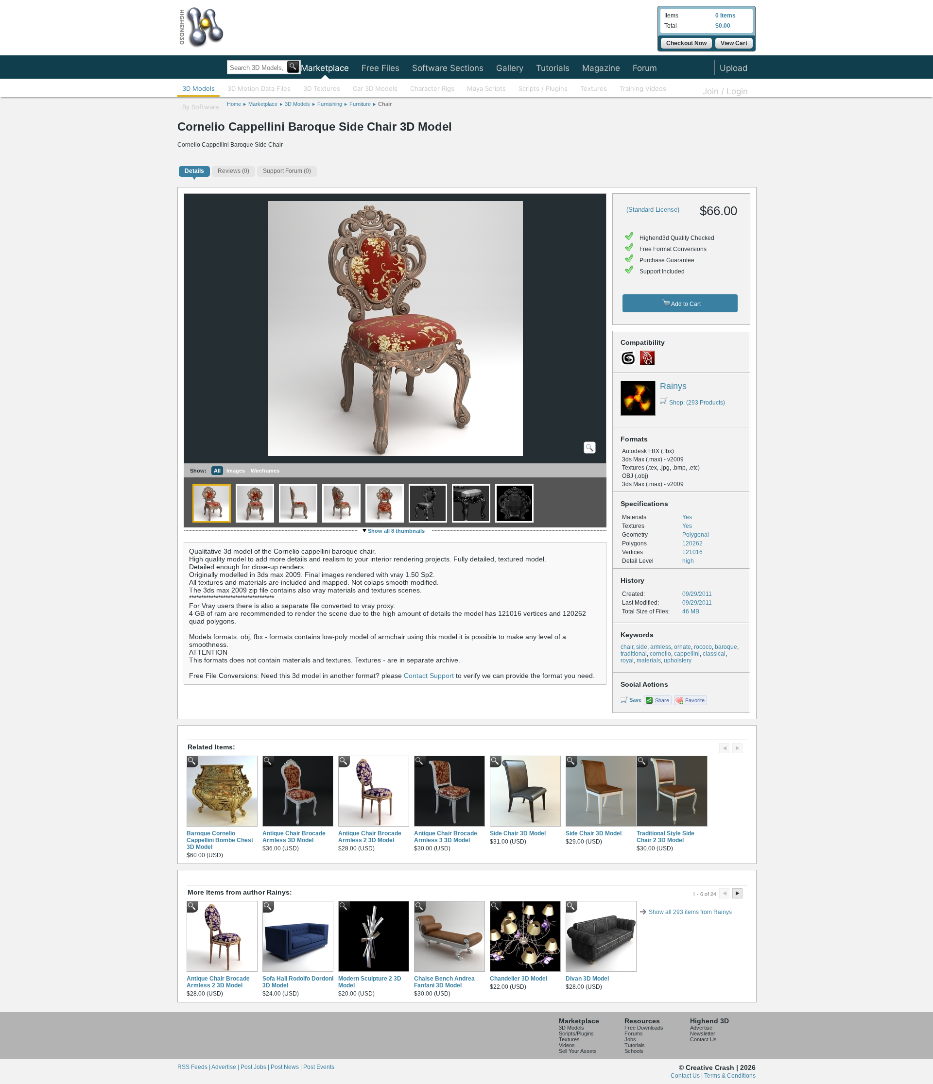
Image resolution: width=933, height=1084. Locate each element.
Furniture (360, 104)
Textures (593, 88)
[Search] (293, 67)
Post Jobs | (256, 1067)
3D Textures (321, 88)
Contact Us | (687, 1075)
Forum (645, 68)
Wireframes (265, 471)
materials (649, 660)
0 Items (725, 15)
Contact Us (703, 1039)
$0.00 (722, 25)
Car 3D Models (375, 88)
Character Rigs (432, 88)
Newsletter (702, 1033)
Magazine (601, 68)
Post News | (287, 1067)
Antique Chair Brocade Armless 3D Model (294, 837)
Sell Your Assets (578, 1051)
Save (635, 700)
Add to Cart (685, 304)
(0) (233, 171)
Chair (385, 104)
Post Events (318, 1067)
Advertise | (226, 1067)
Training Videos (643, 88)
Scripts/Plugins (576, 1033)
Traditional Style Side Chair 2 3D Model (665, 837)
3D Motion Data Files (259, 88)
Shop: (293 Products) (697, 402)
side (641, 647)
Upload (734, 68)
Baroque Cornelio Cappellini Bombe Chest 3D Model (220, 840)
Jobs (630, 1039)
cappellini (687, 653)
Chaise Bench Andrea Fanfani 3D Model (444, 982)
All (217, 471)
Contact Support (429, 675)
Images (235, 471)
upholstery (677, 660)
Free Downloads (643, 1028)
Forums (633, 1033)
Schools (633, 1051)
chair (627, 647)
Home (234, 104)
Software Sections (448, 68)
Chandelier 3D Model (518, 978)
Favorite (695, 700)
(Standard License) (652, 209)
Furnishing (329, 104)
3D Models (198, 88)
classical (714, 653)
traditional (634, 653)
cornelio (660, 653)
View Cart (734, 43)
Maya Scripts (486, 88)
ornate (682, 647)
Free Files (380, 68)
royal (627, 660)
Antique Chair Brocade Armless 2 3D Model (369, 837)
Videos (567, 1045)
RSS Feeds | (194, 1067)
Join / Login (725, 91)
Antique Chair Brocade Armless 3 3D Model (445, 837)
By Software (200, 107)
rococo (703, 647)
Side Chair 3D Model (518, 833)
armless (660, 647)
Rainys (673, 386)
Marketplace (325, 68)
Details (194, 171)
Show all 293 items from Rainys (690, 912)
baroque (726, 647)
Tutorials (553, 68)
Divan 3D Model (587, 978)
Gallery (509, 68)
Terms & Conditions (730, 1075)
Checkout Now (686, 43)
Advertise (701, 1028)
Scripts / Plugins (543, 88)
